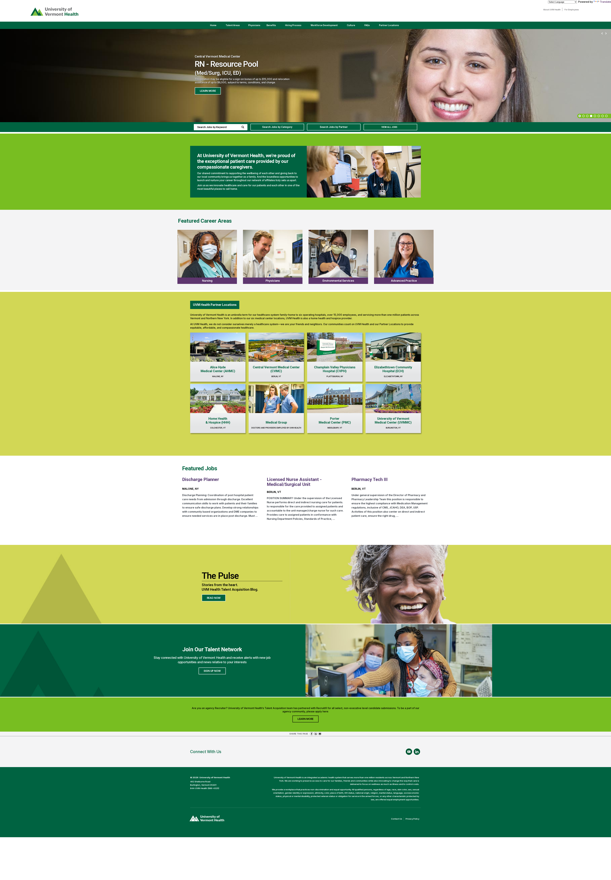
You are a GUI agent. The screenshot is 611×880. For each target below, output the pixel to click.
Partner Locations (391, 26)
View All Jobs (389, 127)
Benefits (271, 25)
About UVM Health (552, 9)
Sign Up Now (212, 670)
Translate (605, 1)
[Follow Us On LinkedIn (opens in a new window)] (416, 751)
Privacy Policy (413, 819)
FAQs (367, 25)
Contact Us (397, 819)
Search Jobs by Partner (334, 127)
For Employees (572, 9)
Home (213, 25)
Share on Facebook (311, 733)
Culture (354, 26)
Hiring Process (296, 26)
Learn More (208, 90)
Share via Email (319, 733)
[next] (606, 33)
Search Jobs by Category (277, 127)
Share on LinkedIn (315, 733)
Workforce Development (324, 25)
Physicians (255, 26)
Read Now (216, 599)
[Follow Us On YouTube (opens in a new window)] (409, 751)
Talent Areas (235, 26)
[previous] (602, 33)
